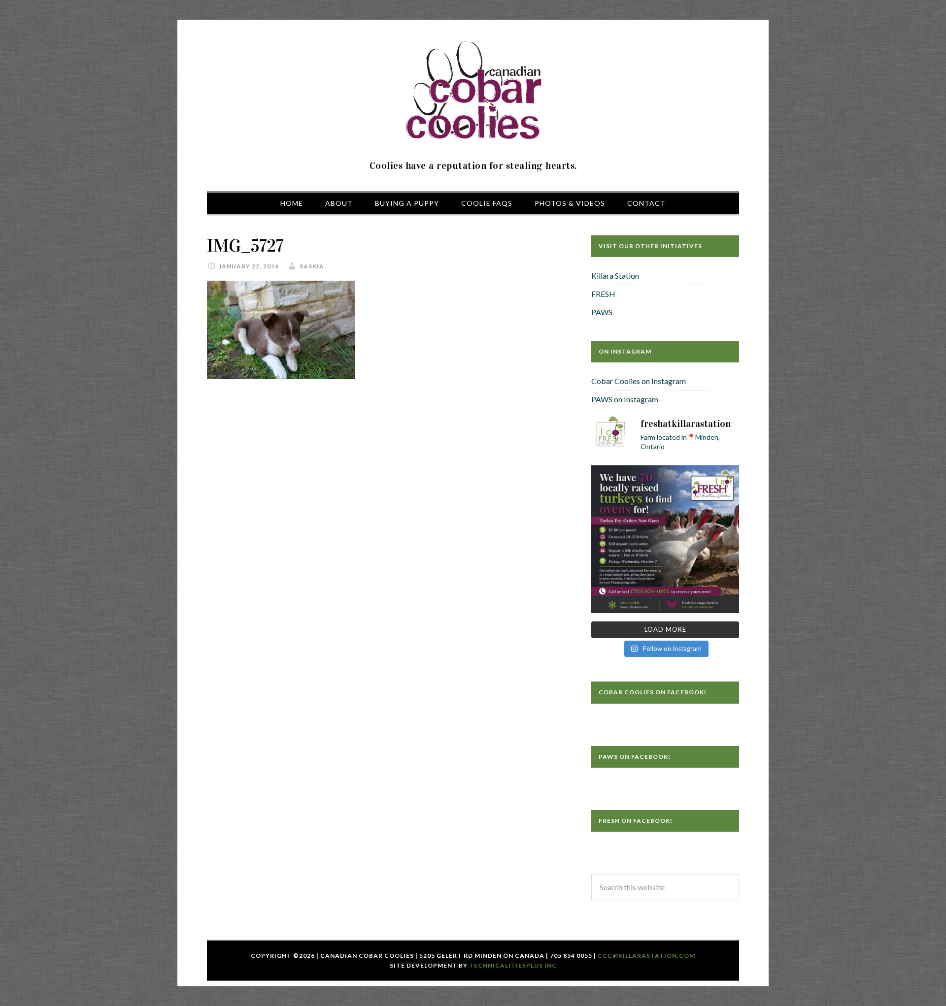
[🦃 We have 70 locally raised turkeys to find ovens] (665, 539)
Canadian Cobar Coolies (473, 91)
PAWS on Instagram (624, 399)
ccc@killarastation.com (646, 955)
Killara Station (615, 275)
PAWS (601, 312)
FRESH (603, 293)
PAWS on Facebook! (635, 756)
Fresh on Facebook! (636, 820)
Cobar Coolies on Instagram (638, 381)
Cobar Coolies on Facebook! (653, 692)
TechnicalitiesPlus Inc (513, 965)
